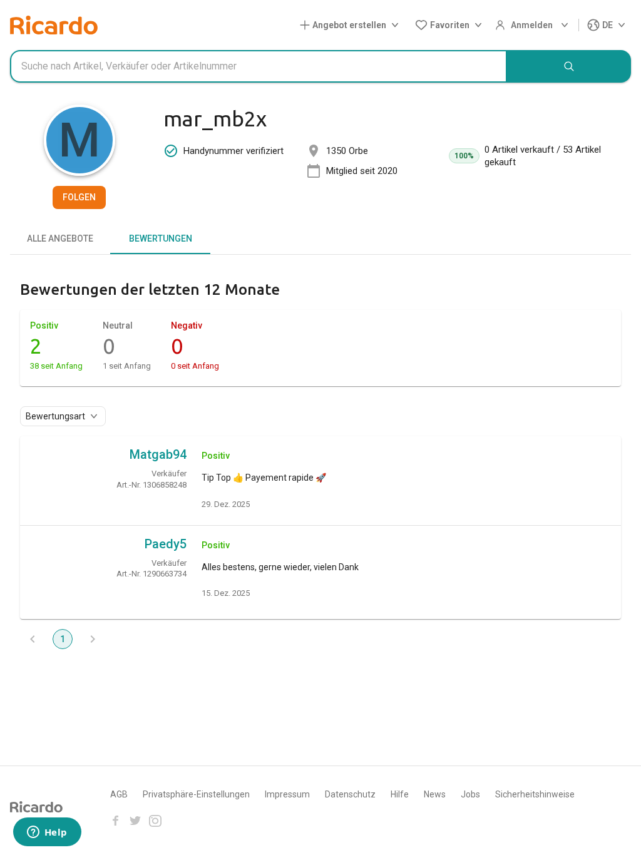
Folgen (79, 197)
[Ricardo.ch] (54, 25)
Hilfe (400, 794)
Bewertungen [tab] (160, 238)
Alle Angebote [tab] (60, 238)
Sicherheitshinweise (535, 794)
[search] (569, 66)
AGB (119, 794)
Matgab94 (158, 454)
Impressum (287, 794)
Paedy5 (166, 543)
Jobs (470, 794)
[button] (352, 25)
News (435, 794)
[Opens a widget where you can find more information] (47, 833)
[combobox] (258, 66)
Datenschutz (350, 794)
